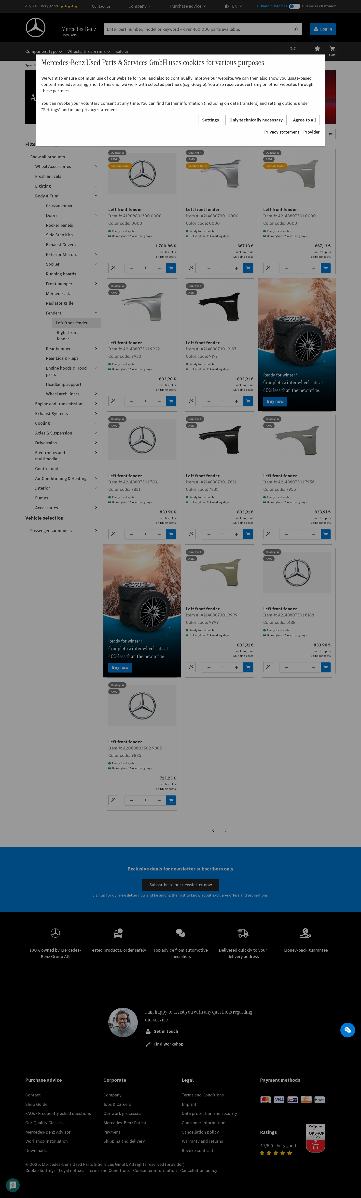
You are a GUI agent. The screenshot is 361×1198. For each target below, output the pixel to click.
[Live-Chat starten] (347, 1030)
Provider (311, 132)
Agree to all (304, 120)
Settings (210, 120)
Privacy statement (281, 132)
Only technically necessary (256, 120)
